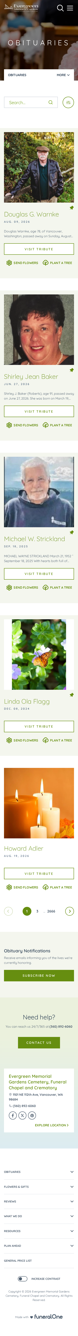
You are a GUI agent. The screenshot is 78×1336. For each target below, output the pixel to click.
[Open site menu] (70, 8)
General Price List (18, 1260)
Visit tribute (39, 249)
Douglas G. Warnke (31, 214)
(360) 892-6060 (60, 1026)
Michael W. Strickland (34, 539)
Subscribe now (39, 976)
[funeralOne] (48, 1316)
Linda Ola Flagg (27, 701)
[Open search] (60, 8)
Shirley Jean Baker (31, 376)
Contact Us (39, 1043)
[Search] (50, 102)
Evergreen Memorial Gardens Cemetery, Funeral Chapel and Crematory (38, 1082)
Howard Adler (23, 848)
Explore (50, 1125)
